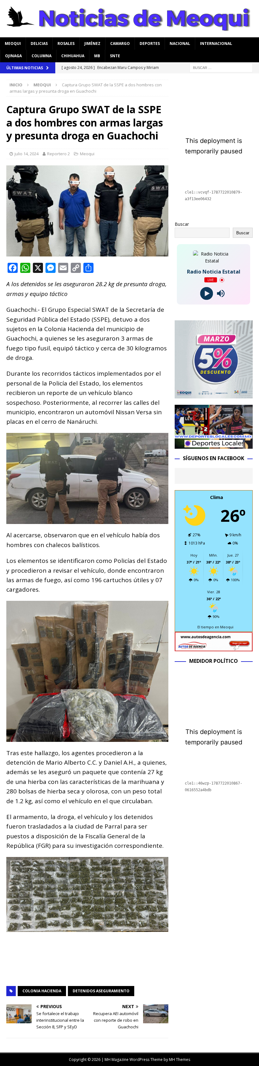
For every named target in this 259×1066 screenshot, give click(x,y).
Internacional (216, 43)
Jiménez (92, 43)
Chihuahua (72, 56)
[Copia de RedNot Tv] (214, 445)
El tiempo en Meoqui (215, 627)
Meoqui (13, 43)
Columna (41, 56)
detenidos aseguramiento (101, 991)
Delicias (39, 43)
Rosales (66, 43)
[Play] (206, 294)
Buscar (182, 224)
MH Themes (179, 1059)
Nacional (180, 43)
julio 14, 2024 (27, 154)
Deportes (150, 43)
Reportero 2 (58, 154)
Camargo (120, 43)
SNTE (115, 56)
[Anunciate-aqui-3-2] (214, 648)
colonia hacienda (41, 991)
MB (97, 56)
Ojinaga (13, 56)
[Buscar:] (221, 67)
